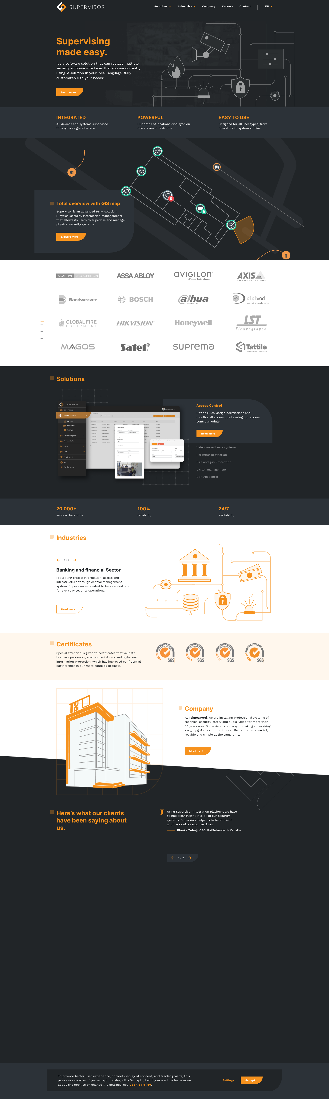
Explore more (69, 236)
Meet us (194, 751)
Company (208, 6)
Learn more (68, 92)
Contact (245, 6)
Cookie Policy (140, 1084)
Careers (227, 6)
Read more (208, 433)
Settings (229, 1080)
